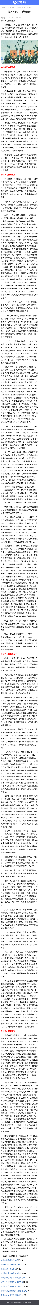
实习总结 (13, 7)
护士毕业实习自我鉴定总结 (11, 1264)
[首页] (19, 3)
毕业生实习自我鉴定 (8, 1269)
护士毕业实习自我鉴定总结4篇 (12, 1286)
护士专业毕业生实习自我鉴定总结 (14, 1291)
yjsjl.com (23, 1302)
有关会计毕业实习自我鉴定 (11, 1295)
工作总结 (4, 7)
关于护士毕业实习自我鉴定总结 (13, 1278)
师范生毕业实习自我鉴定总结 (12, 1282)
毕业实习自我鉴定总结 (9, 1260)
